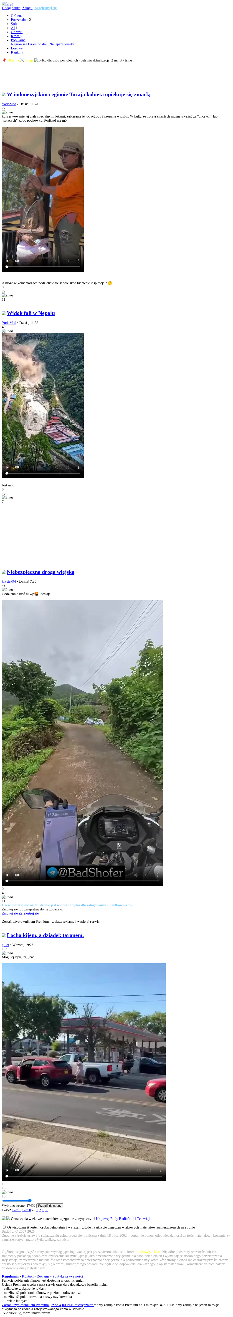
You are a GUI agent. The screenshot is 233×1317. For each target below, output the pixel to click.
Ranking (17, 52)
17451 (16, 1210)
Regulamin (10, 1276)
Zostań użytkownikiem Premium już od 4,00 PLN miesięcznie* (48, 1305)
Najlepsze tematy (61, 44)
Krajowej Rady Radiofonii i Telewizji (123, 1219)
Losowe (17, 48)
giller (5, 945)
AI (13, 28)
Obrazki (17, 32)
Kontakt (27, 1276)
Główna (17, 15)
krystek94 (9, 581)
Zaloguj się (10, 913)
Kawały (16, 36)
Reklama (43, 1276)
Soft (14, 24)
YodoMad (9, 104)
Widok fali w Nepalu (31, 313)
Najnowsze (19, 44)
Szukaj (16, 8)
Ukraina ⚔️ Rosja (20, 60)
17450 (26, 1210)
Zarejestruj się (45, 8)
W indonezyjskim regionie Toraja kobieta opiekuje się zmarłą (79, 94)
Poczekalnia (19, 20)
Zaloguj (27, 8)
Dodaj (6, 8)
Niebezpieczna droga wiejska (40, 572)
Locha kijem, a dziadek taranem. (45, 935)
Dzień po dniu (38, 44)
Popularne (18, 40)
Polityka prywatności (68, 1276)
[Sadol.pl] (7, 4)
